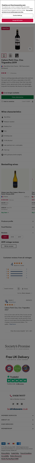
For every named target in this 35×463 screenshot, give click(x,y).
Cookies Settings (17, 15)
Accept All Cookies (17, 20)
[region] (17, 12)
